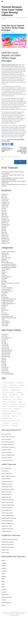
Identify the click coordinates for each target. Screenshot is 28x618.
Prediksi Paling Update (7, 542)
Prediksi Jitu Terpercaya (7, 547)
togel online (14, 423)
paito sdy (3, 358)
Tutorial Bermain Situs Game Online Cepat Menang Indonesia (12, 11)
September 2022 (5, 224)
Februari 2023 (5, 216)
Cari (2, 159)
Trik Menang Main (6, 531)
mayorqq (4, 406)
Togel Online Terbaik (7, 513)
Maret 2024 (4, 197)
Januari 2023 (4, 218)
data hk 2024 (4, 369)
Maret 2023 (4, 214)
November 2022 (5, 221)
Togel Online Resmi (6, 452)
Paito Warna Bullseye (7, 350)
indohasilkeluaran (6, 399)
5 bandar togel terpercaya (8, 382)
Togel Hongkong (5, 322)
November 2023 (5, 203)
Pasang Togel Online (6, 486)
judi (14, 399)
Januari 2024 (4, 200)
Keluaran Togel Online (7, 544)
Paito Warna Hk (5, 353)
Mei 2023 (3, 211)
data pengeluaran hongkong (8, 265)
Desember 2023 (5, 202)
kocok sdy (3, 366)
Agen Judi (4, 385)
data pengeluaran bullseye (8, 264)
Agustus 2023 (4, 207)
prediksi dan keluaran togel (8, 298)
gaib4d (3, 573)
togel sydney (15, 425)
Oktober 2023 (4, 205)
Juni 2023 (3, 210)
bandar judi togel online (14, 387)
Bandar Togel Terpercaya (8, 392)
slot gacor (19, 413)
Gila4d (3, 273)
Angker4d (4, 259)
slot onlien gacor (6, 415)
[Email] (8, 144)
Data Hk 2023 (4, 339)
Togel (2, 319)
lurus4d (3, 294)
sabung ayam (4, 310)
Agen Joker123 (5, 254)
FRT (18, 615)
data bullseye (20, 392)
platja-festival (17, 408)
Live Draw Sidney (6, 289)
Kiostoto (3, 284)
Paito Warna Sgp (5, 356)
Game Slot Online (6, 478)
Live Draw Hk (4, 345)
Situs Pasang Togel (6, 473)
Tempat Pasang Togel (7, 316)
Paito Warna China (6, 351)
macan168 (4, 592)
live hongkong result (6, 291)
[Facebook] (2, 144)
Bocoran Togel (5, 552)
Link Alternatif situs (6, 494)
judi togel (4, 401)
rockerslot (4, 600)
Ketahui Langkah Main (7, 523)
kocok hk (3, 362)
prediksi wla (4, 305)
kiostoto (20, 401)
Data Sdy (3, 340)
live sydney (4, 292)
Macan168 (4, 295)
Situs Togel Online (6, 439)
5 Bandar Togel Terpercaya (8, 251)
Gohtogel (3, 275)
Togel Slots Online (6, 449)
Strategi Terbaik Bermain (8, 505)
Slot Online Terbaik (6, 457)
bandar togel (5, 390)
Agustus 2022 (4, 226)
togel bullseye (5, 321)
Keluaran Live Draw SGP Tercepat (10, 283)
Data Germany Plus (6, 337)
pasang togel (21, 406)
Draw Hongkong (5, 269)
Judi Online (4, 278)
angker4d (4, 387)
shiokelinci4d (5, 594)
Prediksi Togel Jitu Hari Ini (8, 303)
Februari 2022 (5, 235)
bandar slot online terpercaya (9, 64)
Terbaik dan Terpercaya (7, 499)
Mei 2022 (3, 230)
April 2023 (4, 213)
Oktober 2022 (4, 222)
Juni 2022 (3, 229)
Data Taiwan (4, 344)
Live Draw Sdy (5, 347)
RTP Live (3, 306)
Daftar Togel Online (6, 492)
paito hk (3, 361)
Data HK (22, 394)
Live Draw (4, 286)
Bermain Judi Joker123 (7, 507)
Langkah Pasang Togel (7, 528)
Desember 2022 (5, 219)
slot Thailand (4, 314)
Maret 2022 (4, 233)
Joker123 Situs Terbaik (7, 502)
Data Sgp (3, 342)
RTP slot (3, 308)
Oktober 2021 (4, 241)
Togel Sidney (4, 325)
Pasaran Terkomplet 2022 (8, 455)
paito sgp (3, 359)
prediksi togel (13, 411)
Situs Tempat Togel (6, 468)
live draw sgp (22, 404)
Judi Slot (3, 280)
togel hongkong (6, 423)
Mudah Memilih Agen (7, 520)
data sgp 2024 (5, 367)
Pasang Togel (4, 297)
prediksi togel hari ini (7, 302)
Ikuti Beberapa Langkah (7, 489)
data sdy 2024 (5, 370)
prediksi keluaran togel (7, 300)
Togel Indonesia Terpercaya (8, 518)
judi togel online (12, 401)
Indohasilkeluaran (6, 276)
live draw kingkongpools (7, 373)
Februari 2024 (5, 199)
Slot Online (4, 313)
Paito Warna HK (12, 406)
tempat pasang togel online (8, 420)
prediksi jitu (5, 411)
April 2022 (4, 232)
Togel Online (4, 324)
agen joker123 (20, 382)
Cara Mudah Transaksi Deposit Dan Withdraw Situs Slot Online (22, 150)
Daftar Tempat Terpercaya (8, 476)
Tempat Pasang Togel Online (8, 317)
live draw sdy (13, 404)
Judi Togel (4, 281)
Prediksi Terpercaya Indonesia (9, 539)
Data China (4, 336)
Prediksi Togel (5, 549)
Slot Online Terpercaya (7, 444)
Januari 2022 (4, 237)
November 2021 (5, 240)
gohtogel (3, 589)
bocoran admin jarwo (7, 262)
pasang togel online (6, 408)
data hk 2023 (5, 397)
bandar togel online (15, 390)
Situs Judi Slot (5, 470)
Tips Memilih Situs (6, 497)
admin (5, 32)
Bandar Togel (4, 261)
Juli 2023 (3, 208)
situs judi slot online (6, 413)
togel (18, 420)
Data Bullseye (5, 334)
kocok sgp (3, 364)
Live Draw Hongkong (6, 287)
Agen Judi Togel (13, 385)
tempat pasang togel (7, 418)
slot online (14, 415)
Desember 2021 (5, 238)
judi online (19, 399)
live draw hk (5, 404)
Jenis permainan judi (7, 481)
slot (14, 413)
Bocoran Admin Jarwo (7, 460)
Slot (2, 311)
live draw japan (5, 372)
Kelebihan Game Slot (6, 484)
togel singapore (6, 425)
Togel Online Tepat (6, 526)
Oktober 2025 (4, 194)
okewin (3, 605)
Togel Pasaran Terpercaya (8, 447)
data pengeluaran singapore (8, 267)
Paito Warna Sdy (5, 355)
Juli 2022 (3, 227)
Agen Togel (21, 385)
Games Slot (4, 272)
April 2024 (4, 196)
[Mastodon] (5, 144)
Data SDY (12, 397)
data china (4, 394)
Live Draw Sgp (5, 348)
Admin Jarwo (4, 253)
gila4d (3, 578)
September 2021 (5, 243)
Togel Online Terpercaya (7, 442)
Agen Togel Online (6, 257)
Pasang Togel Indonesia (7, 515)
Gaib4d (3, 270)
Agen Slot (3, 256)
